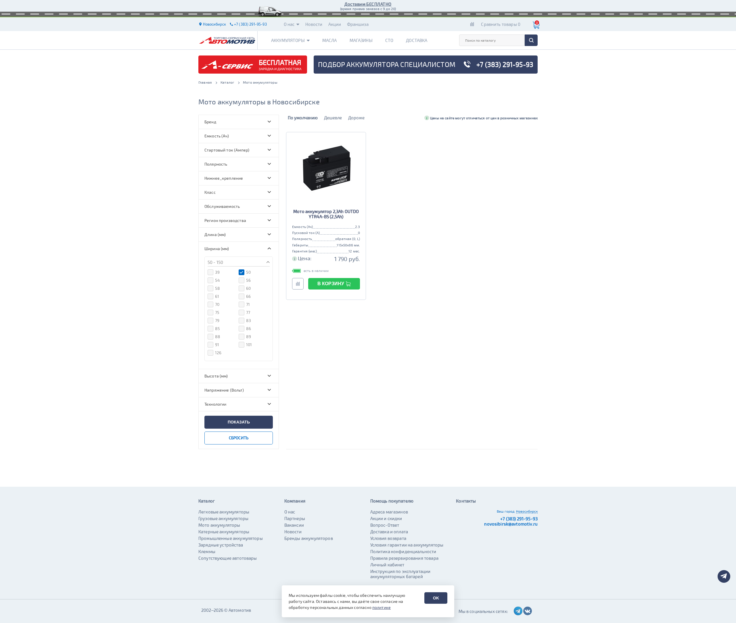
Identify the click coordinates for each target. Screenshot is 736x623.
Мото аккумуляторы (219, 525)
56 (248, 280)
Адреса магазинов (389, 511)
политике (381, 607)
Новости (314, 24)
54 (217, 280)
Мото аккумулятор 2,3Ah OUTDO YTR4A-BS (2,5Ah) (326, 214)
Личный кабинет (387, 564)
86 (248, 328)
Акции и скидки (386, 518)
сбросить (238, 437)
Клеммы (206, 551)
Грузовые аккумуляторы (223, 518)
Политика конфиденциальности (403, 551)
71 (248, 304)
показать (239, 422)
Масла (329, 40)
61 (217, 296)
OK (436, 598)
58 (217, 288)
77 (248, 312)
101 (249, 344)
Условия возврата (388, 538)
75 (217, 312)
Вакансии (294, 525)
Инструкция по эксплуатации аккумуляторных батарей (400, 574)
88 (217, 336)
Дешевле (333, 117)
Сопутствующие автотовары (227, 558)
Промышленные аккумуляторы (230, 538)
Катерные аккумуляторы (223, 531)
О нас (289, 24)
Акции (334, 24)
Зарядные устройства (220, 544)
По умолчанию (303, 117)
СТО (389, 40)
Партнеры (294, 518)
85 (217, 328)
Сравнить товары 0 (500, 24)
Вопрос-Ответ (384, 525)
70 (217, 304)
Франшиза (358, 24)
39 (217, 272)
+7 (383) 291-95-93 (519, 518)
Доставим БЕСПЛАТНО (367, 4)
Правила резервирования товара (404, 558)
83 (248, 320)
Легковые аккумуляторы (223, 511)
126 (218, 352)
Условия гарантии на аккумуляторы (407, 544)
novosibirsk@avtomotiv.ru (511, 523)
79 (217, 320)
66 (248, 296)
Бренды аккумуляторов (308, 538)
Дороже (356, 117)
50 (248, 272)
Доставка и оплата (389, 531)
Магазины (361, 40)
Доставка (416, 40)
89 (248, 336)
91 (217, 344)
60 (248, 288)
